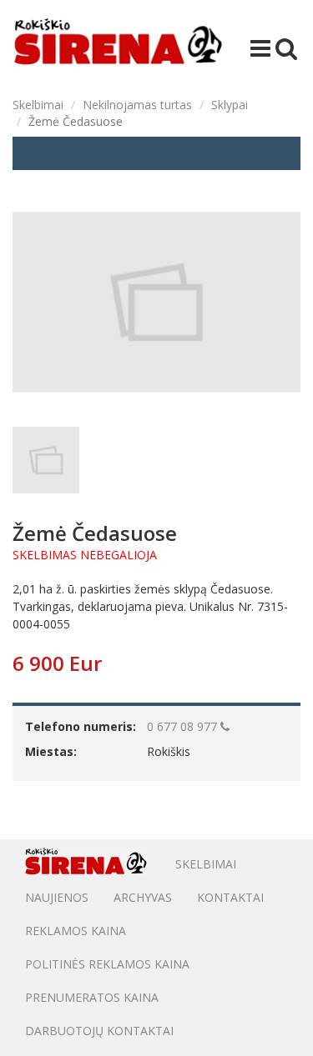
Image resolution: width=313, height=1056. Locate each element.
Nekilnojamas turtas (137, 105)
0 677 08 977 (183, 726)
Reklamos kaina (75, 930)
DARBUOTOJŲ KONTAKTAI (99, 1030)
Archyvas (143, 897)
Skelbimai (38, 105)
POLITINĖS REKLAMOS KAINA (107, 964)
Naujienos (56, 897)
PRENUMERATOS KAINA (92, 997)
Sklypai (229, 105)
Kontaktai (230, 897)
